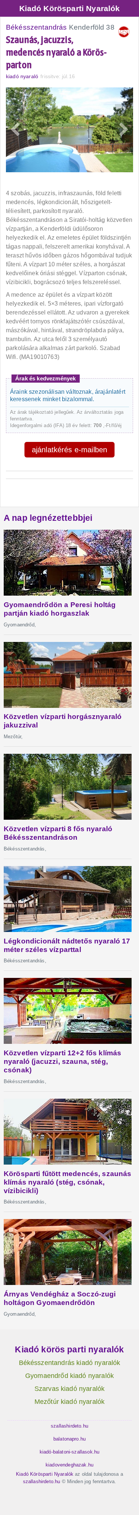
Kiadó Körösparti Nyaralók (69, 8)
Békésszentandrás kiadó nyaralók (69, 1362)
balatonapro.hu (69, 1439)
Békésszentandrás (36, 27)
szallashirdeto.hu (69, 1426)
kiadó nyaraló (22, 76)
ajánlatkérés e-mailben (69, 450)
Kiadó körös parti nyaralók (69, 1349)
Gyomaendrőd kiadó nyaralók (69, 1375)
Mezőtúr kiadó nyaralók (69, 1401)
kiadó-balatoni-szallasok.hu (69, 1452)
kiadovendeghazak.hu (69, 1465)
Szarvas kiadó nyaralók (69, 1388)
